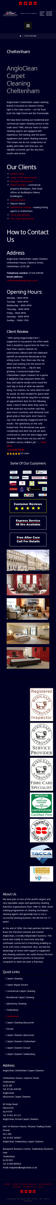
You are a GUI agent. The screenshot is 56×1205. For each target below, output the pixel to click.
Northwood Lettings (20, 207)
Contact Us (29, 1187)
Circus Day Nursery (20, 214)
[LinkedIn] (35, 3)
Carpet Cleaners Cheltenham (20, 1041)
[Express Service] (28, 523)
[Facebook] (20, 3)
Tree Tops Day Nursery (22, 218)
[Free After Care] (28, 539)
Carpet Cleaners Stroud (18, 1047)
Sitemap (17, 1187)
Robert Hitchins (18, 184)
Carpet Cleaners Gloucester (20, 1035)
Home (7, 1184)
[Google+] (30, 3)
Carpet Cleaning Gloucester (20, 1022)
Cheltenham (12, 1016)
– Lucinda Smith (15, 449)
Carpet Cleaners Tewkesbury (20, 1054)
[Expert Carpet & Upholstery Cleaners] (28, 13)
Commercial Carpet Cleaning (20, 991)
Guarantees (45, 1184)
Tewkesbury (12, 1009)
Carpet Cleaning (14, 978)
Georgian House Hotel (21, 181)
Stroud (9, 1028)
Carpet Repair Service (17, 984)
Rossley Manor (17, 199)
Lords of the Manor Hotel (23, 177)
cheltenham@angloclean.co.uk (22, 280)
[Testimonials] (28, 491)
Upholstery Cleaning (16, 1003)
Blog (41, 1187)
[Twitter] (25, 3)
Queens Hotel (17, 173)
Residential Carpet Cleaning (20, 997)
